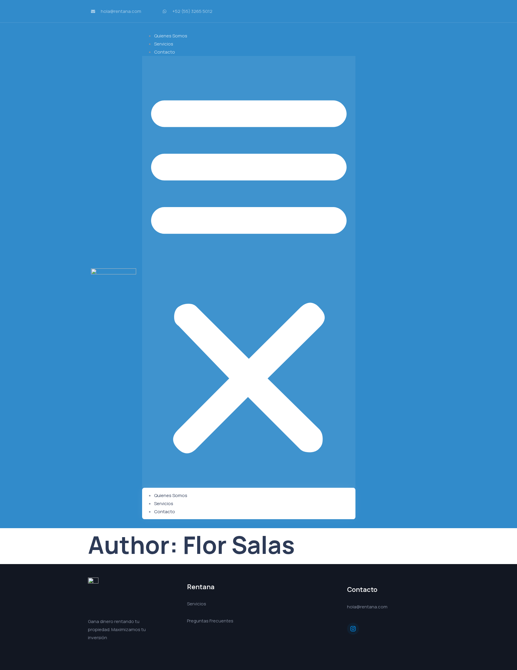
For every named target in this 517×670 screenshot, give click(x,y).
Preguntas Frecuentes (210, 621)
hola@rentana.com (367, 607)
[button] (248, 272)
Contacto (164, 52)
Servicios (163, 503)
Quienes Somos (170, 495)
